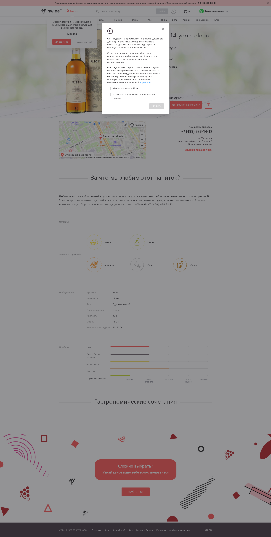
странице (145, 82)
